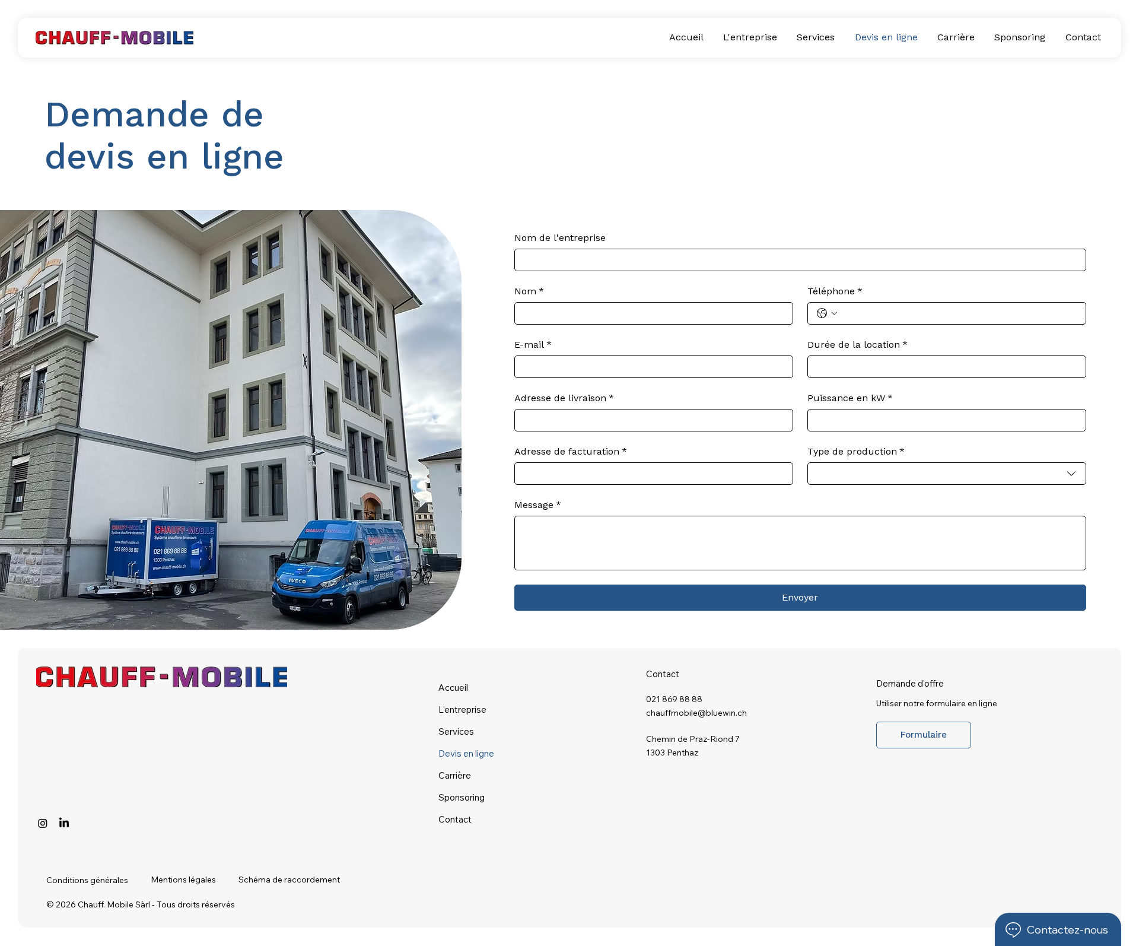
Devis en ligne (466, 753)
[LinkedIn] (64, 823)
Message (537, 504)
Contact (455, 819)
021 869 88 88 (674, 699)
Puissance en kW (850, 398)
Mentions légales (183, 879)
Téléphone (835, 291)
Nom (529, 291)
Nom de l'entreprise (560, 237)
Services (456, 731)
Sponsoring (461, 797)
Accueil (453, 687)
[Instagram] (43, 823)
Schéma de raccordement (289, 879)
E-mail (533, 344)
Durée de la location (857, 344)
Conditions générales (87, 880)
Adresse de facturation (570, 451)
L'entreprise (462, 709)
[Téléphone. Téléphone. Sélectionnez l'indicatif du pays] (827, 313)
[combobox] (946, 473)
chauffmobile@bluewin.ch (696, 712)
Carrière (454, 775)
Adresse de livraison (564, 398)
